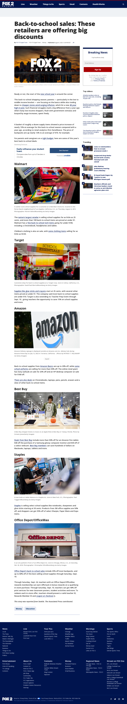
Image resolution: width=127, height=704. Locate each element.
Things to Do (6, 651)
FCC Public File (28, 678)
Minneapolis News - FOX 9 (94, 672)
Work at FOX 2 (28, 669)
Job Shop (26, 673)
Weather (69, 629)
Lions (108, 636)
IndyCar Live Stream (113, 675)
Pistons (109, 643)
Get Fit (88, 643)
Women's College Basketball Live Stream (114, 682)
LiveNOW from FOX (29, 636)
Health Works (90, 639)
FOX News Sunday (8, 653)
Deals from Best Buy (23, 440)
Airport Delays (69, 641)
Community (27, 676)
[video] (108, 97)
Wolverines (110, 639)
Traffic (67, 639)
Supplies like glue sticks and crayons (30, 291)
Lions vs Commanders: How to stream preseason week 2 (102, 149)
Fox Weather (69, 643)
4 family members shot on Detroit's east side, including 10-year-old (92, 96)
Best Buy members (38, 445)
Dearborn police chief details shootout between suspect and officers (92, 105)
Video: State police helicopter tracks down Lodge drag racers (92, 123)
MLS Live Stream (112, 688)
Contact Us (26, 666)
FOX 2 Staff (27, 664)
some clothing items (57, 231)
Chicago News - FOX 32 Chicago (93, 665)
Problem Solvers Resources (32, 685)
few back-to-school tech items (40, 223)
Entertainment (9, 661)
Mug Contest (90, 636)
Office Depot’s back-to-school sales (29, 571)
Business (5, 648)
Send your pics (48, 632)
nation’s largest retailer (28, 217)
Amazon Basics (46, 366)
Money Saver (90, 646)
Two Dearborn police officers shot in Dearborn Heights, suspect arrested (92, 132)
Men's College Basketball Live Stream (115, 678)
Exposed (47, 674)
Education (30, 608)
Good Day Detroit (92, 632)
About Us (27, 661)
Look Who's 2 (48, 639)
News (4, 629)
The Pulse (5, 634)
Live (25, 629)
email (123, 699)
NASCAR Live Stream (113, 673)
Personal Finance (70, 664)
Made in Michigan (8, 639)
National (5, 646)
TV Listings (5, 669)
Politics (4, 655)
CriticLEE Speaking (8, 666)
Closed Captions (28, 683)
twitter (115, 699)
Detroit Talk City (7, 636)
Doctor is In (90, 648)
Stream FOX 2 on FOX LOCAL (30, 632)
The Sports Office (112, 632)
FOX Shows (6, 664)
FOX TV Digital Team (35, 42)
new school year (47, 94)
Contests (5, 671)
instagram (119, 699)
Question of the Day (50, 634)
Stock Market (69, 669)
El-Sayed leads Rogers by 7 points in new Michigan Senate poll (103, 177)
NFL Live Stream (112, 664)
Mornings (90, 629)
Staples (17, 505)
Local (4, 632)
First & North (111, 634)
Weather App (69, 634)
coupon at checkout (44, 596)
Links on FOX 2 (91, 651)
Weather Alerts (70, 636)
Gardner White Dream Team (51, 669)
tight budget (47, 138)
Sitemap (26, 687)
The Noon (89, 634)
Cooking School (91, 641)
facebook (111, 699)
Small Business (70, 671)
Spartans (110, 641)
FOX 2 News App (28, 671)
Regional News (92, 661)
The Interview (6, 643)
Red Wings (110, 648)
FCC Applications (28, 680)
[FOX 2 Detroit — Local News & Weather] (8, 4)
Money (44, 42)
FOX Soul (26, 638)
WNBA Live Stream (113, 686)
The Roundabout (7, 641)
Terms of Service (99, 81)
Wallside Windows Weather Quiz (53, 665)
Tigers (109, 646)
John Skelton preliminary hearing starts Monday (101, 168)
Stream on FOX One (115, 661)
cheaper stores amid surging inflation (38, 105)
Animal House (69, 646)
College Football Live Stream (113, 667)
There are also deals (23, 380)
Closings (67, 632)
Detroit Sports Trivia (50, 636)
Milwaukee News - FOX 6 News (94, 669)
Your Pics (48, 629)
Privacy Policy (100, 79)
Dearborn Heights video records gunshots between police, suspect (91, 114)
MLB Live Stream (112, 670)
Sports (110, 629)
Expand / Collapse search (123, 4)
